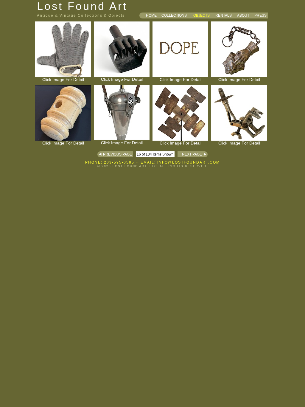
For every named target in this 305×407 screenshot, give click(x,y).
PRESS (260, 15)
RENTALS (223, 15)
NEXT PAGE (190, 154)
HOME (151, 15)
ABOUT (243, 15)
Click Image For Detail (63, 79)
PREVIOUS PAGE (118, 154)
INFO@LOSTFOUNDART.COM (188, 162)
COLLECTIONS (174, 15)
